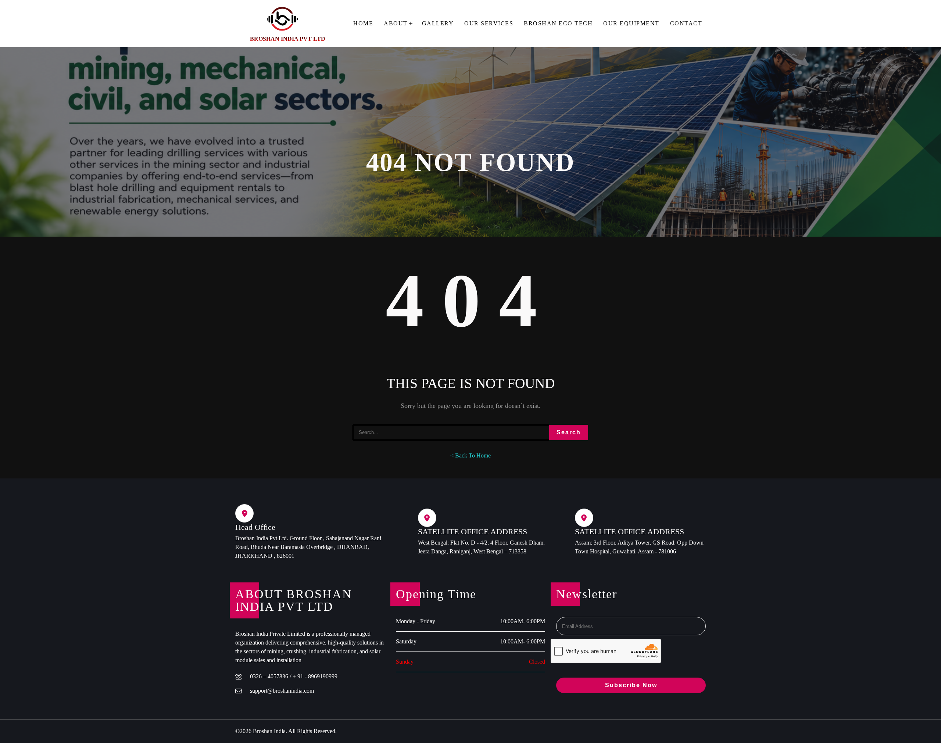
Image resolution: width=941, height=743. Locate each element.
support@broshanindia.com (282, 691)
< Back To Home (470, 455)
